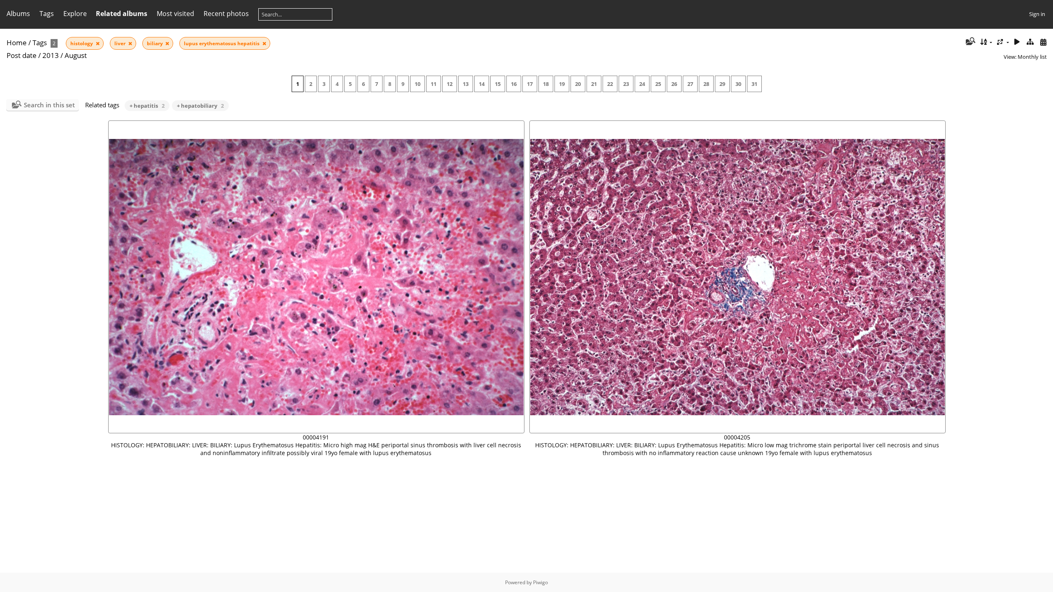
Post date (22, 55)
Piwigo (540, 582)
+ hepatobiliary (200, 105)
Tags (39, 42)
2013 (50, 55)
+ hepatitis (147, 105)
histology (82, 43)
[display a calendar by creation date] (1043, 42)
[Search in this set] (969, 42)
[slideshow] (1017, 42)
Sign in (1037, 14)
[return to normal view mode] (1030, 42)
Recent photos (226, 13)
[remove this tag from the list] (97, 43)
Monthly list (1032, 56)
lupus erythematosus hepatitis (222, 43)
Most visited (175, 13)
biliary (155, 43)
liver (120, 43)
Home (17, 42)
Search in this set (49, 105)
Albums (18, 13)
